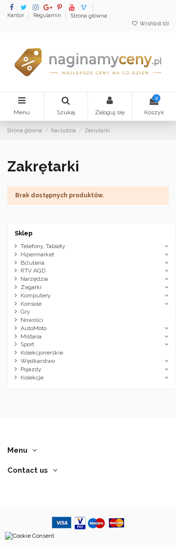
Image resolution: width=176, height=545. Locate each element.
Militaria (31, 336)
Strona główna (88, 16)
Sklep (24, 233)
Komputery (36, 295)
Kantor (16, 16)
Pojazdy (31, 369)
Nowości (32, 319)
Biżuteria (32, 262)
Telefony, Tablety (43, 246)
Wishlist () (153, 24)
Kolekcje (32, 377)
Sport (27, 344)
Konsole (31, 303)
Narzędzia (34, 278)
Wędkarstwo (38, 360)
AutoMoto (33, 328)
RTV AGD (33, 270)
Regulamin (48, 16)
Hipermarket (37, 254)
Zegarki (31, 287)
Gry (25, 311)
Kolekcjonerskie (42, 352)
